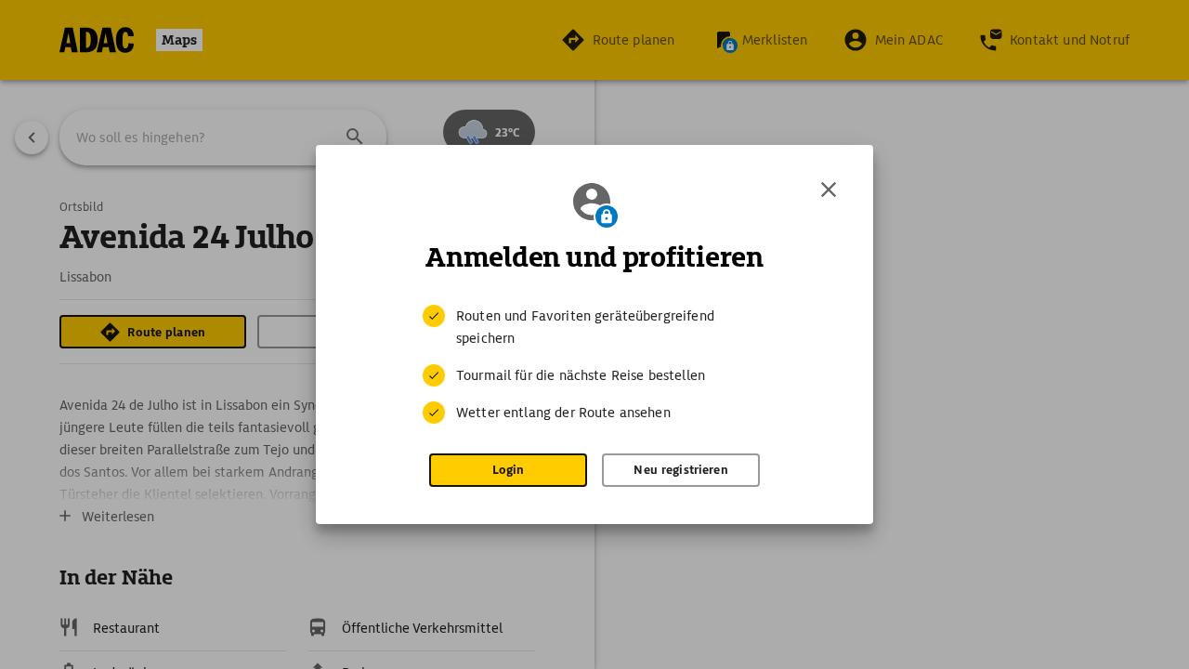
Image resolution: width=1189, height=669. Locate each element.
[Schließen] (828, 189)
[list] (594, 364)
